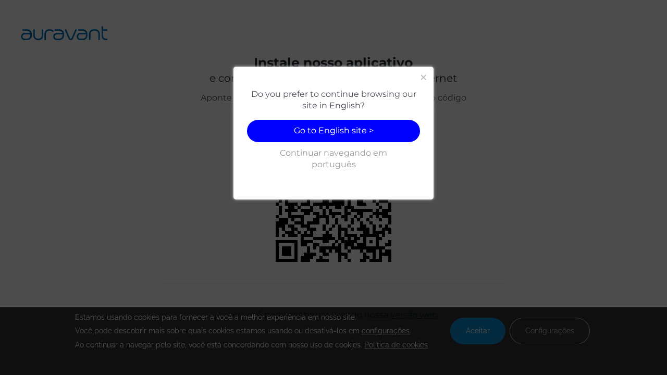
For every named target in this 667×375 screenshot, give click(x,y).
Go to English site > (334, 130)
